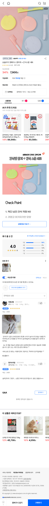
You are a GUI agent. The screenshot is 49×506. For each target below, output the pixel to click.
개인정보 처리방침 (18, 472)
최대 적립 (18, 78)
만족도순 (38, 278)
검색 (39, 3)
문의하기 (40, 392)
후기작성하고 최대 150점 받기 (36, 236)
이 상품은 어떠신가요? (11, 413)
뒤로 (3, 3)
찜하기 (19, 115)
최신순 (45, 278)
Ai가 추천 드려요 (9, 107)
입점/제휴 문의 (29, 472)
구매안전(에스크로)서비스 (9, 490)
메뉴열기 (45, 303)
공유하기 (45, 58)
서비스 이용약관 (6, 472)
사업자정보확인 (27, 479)
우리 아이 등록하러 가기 (18, 288)
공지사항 (37, 472)
